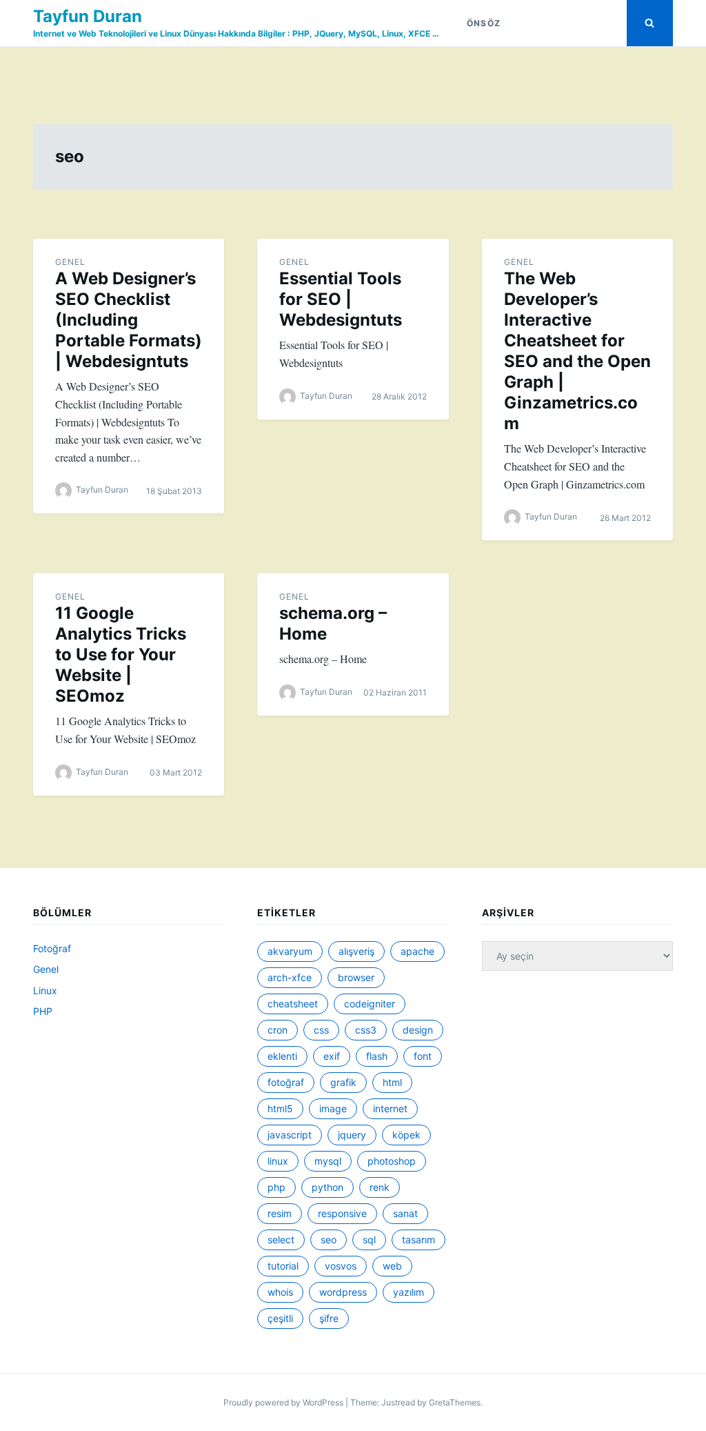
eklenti (282, 1056)
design (418, 1030)
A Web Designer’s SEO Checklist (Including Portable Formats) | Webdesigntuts (128, 319)
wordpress (343, 1292)
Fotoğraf (52, 948)
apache (417, 951)
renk (380, 1187)
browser (356, 977)
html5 (280, 1108)
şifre (329, 1318)
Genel (70, 262)
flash (376, 1056)
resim (280, 1213)
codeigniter (369, 1003)
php (276, 1187)
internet (390, 1108)
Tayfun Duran (87, 16)
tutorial (283, 1266)
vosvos (340, 1266)
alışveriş (356, 951)
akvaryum (290, 951)
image (333, 1108)
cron (278, 1030)
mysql (327, 1161)
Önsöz (484, 23)
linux (278, 1161)
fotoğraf (286, 1082)
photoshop (391, 1161)
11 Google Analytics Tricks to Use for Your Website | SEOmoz (120, 654)
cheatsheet (293, 1003)
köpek (406, 1135)
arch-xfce (290, 977)
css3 (365, 1030)
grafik (343, 1082)
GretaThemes (455, 1402)
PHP (42, 1011)
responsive (342, 1213)
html (392, 1082)
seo (328, 1239)
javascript (290, 1135)
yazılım (408, 1292)
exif (331, 1056)
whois (280, 1292)
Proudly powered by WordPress (284, 1402)
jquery (352, 1135)
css (321, 1030)
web (392, 1266)
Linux (45, 990)
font (423, 1056)
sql (369, 1239)
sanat (405, 1213)
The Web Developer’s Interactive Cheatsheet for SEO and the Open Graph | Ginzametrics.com (577, 350)
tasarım (418, 1239)
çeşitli (280, 1318)
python (327, 1187)
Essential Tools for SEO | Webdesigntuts (340, 299)
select (281, 1239)
